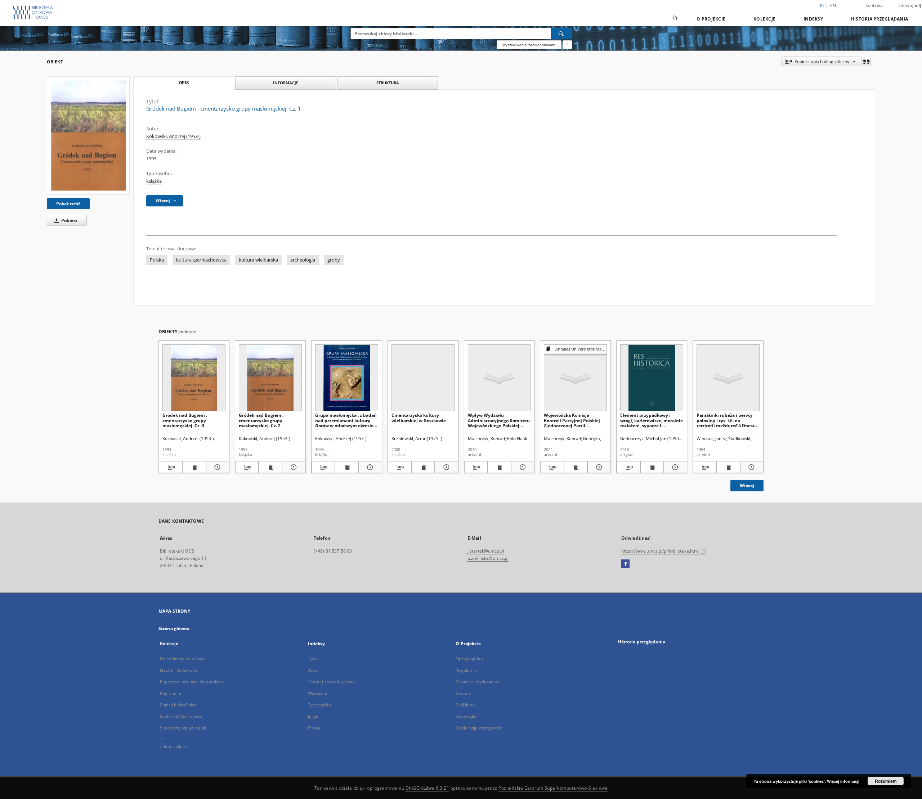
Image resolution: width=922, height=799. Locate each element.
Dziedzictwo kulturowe (183, 659)
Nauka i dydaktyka (178, 670)
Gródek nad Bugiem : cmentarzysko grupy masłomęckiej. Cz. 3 (184, 420)
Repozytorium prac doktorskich (191, 682)
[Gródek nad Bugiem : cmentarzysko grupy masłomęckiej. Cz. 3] (194, 378)
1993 (151, 159)
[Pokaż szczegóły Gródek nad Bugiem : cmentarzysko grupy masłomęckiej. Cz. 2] (292, 467)
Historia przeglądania (879, 19)
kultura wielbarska (258, 260)
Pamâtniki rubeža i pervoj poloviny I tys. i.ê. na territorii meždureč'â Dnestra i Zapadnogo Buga (728, 420)
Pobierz (68, 220)
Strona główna (174, 628)
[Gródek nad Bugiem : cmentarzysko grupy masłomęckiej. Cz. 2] (270, 378)
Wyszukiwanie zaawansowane (529, 44)
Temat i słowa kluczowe (332, 682)
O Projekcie (711, 19)
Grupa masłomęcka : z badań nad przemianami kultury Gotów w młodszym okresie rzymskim (346, 420)
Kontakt (463, 693)
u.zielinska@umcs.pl (488, 558)
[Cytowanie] (866, 61)
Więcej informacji (843, 781)
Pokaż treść (68, 204)
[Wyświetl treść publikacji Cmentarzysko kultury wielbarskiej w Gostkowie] (423, 467)
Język (313, 716)
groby (333, 260)
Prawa (314, 728)
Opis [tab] (184, 82)
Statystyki (465, 716)
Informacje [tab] (285, 82)
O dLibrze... (467, 705)
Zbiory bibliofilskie (178, 705)
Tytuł (313, 659)
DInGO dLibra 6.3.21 (427, 788)
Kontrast (874, 5)
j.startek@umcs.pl (485, 551)
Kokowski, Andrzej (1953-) (173, 136)
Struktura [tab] (387, 82)
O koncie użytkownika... (479, 682)
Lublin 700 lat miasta (181, 716)
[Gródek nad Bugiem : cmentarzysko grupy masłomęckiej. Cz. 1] (88, 135)
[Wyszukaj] (561, 33)
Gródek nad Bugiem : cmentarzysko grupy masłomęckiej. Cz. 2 (261, 420)
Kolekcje (764, 19)
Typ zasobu (319, 705)
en (833, 5)
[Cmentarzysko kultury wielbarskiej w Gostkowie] (423, 378)
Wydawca (317, 693)
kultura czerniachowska (201, 260)
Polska (157, 260)
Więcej (747, 485)
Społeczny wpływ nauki (183, 728)
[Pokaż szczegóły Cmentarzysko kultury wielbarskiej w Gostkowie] (445, 467)
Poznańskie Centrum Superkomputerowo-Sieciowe (553, 788)
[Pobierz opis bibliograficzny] (170, 467)
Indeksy (813, 19)
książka (154, 181)
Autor (313, 670)
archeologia (302, 260)
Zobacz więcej (174, 747)
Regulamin (466, 670)
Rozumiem (886, 781)
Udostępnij (910, 6)
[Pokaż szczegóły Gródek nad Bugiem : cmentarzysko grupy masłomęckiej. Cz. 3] (216, 467)
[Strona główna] (674, 19)
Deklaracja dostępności (479, 728)
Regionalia (170, 693)
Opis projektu (469, 659)
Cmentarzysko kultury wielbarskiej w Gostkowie (418, 417)
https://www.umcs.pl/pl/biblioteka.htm (660, 551)
